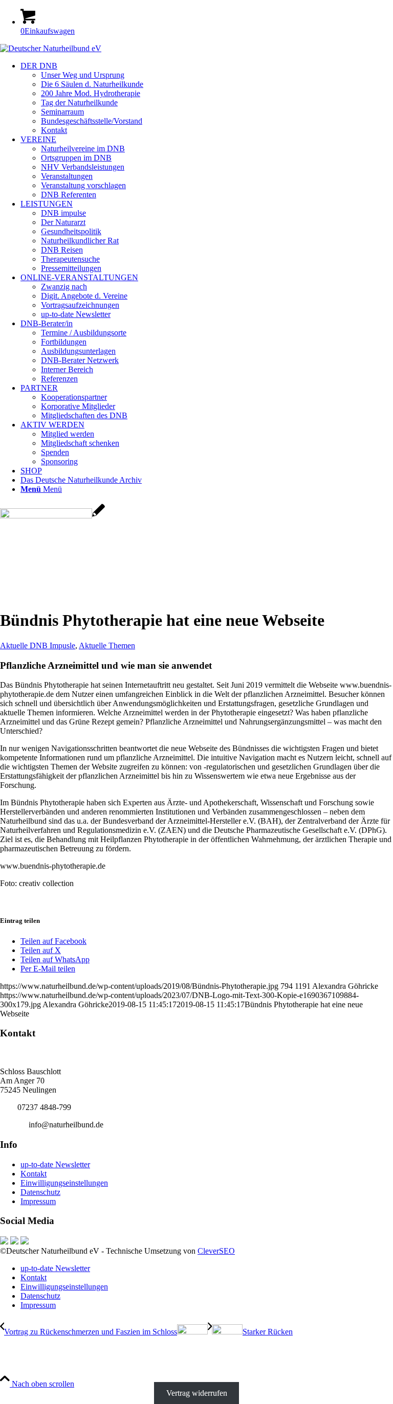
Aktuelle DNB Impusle (37, 645)
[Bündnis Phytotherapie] (52, 515)
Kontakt (33, 1173)
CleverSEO (216, 1251)
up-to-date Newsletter (55, 1164)
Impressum (38, 1201)
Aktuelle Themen (107, 645)
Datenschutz (40, 1192)
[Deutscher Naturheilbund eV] (50, 48)
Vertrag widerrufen (196, 1393)
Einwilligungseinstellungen (64, 1183)
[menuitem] (206, 98)
